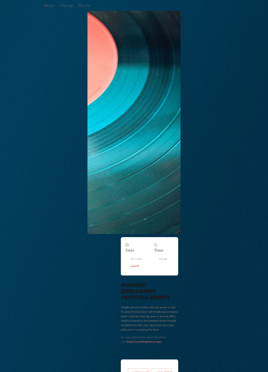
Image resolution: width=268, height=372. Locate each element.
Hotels (84, 5)
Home (49, 5)
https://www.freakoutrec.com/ (144, 341)
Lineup (66, 5)
